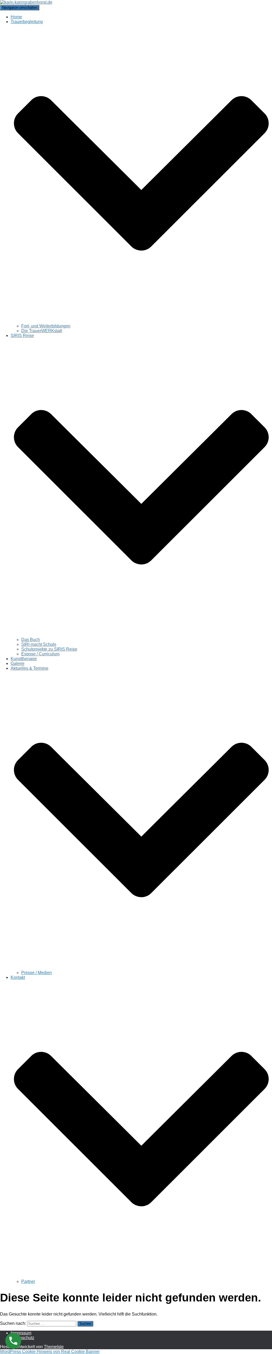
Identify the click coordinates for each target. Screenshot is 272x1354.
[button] (141, 321)
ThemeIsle (54, 1346)
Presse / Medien (36, 972)
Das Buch (30, 639)
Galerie (17, 663)
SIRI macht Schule (38, 644)
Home (16, 17)
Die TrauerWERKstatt (41, 330)
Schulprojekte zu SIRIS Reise (49, 649)
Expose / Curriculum (40, 654)
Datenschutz (22, 1337)
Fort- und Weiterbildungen (45, 326)
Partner (28, 1281)
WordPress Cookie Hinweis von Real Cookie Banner (50, 1351)
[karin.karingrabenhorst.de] (26, 2)
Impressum (21, 1333)
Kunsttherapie (24, 658)
